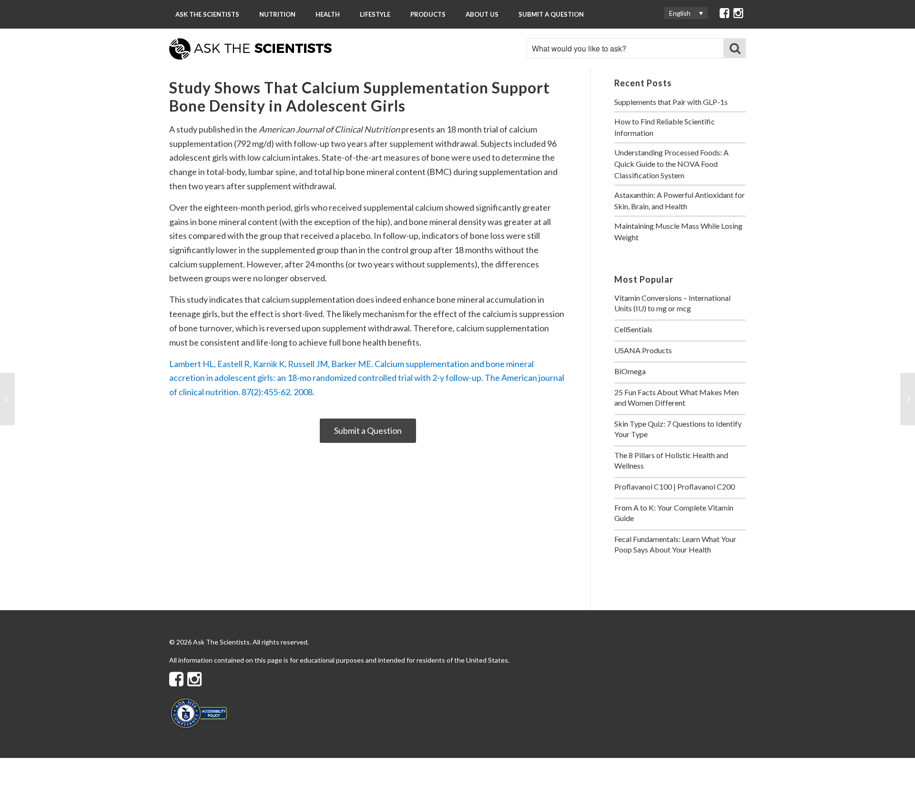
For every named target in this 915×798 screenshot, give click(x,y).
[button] (686, 13)
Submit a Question (551, 14)
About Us (482, 14)
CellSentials (633, 329)
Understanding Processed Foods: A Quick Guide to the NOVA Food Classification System (671, 164)
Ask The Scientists (207, 14)
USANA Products (643, 350)
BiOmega (630, 371)
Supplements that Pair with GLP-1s (671, 101)
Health (327, 14)
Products (428, 14)
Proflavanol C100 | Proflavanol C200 (674, 486)
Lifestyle (375, 14)
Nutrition (277, 14)
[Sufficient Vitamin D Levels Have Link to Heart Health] (7, 399)
